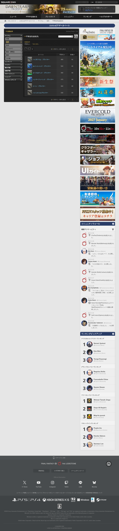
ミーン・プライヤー (39, 86)
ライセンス (70, 492)
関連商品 (41, 471)
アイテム (7, 36)
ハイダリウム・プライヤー (41, 59)
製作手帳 (7, 68)
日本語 (100, 2)
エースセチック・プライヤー (42, 73)
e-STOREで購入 (59, 471)
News (25, 487)
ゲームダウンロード (77, 471)
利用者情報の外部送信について (94, 492)
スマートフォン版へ (60, 457)
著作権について (37, 492)
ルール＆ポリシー (79, 492)
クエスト (7, 64)
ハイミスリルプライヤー (40, 93)
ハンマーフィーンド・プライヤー (43, 79)
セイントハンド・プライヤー (42, 66)
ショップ (7, 77)
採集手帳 (7, 71)
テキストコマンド (10, 80)
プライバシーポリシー (48, 492)
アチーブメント (10, 74)
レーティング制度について (24, 492)
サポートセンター (60, 492)
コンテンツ (8, 61)
